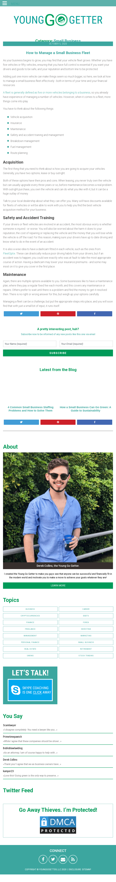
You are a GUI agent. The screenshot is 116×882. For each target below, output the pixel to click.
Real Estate (30, 649)
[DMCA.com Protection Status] (58, 833)
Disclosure (75, 869)
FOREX (86, 622)
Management (30, 636)
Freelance (30, 629)
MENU (15, 4)
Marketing (86, 636)
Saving (30, 655)
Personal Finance (30, 642)
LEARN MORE (58, 585)
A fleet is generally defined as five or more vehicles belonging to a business (46, 92)
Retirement (86, 649)
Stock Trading (86, 655)
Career (86, 609)
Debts (86, 616)
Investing (86, 629)
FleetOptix (9, 253)
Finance (30, 622)
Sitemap (86, 869)
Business (30, 609)
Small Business (67, 41)
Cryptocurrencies (30, 616)
